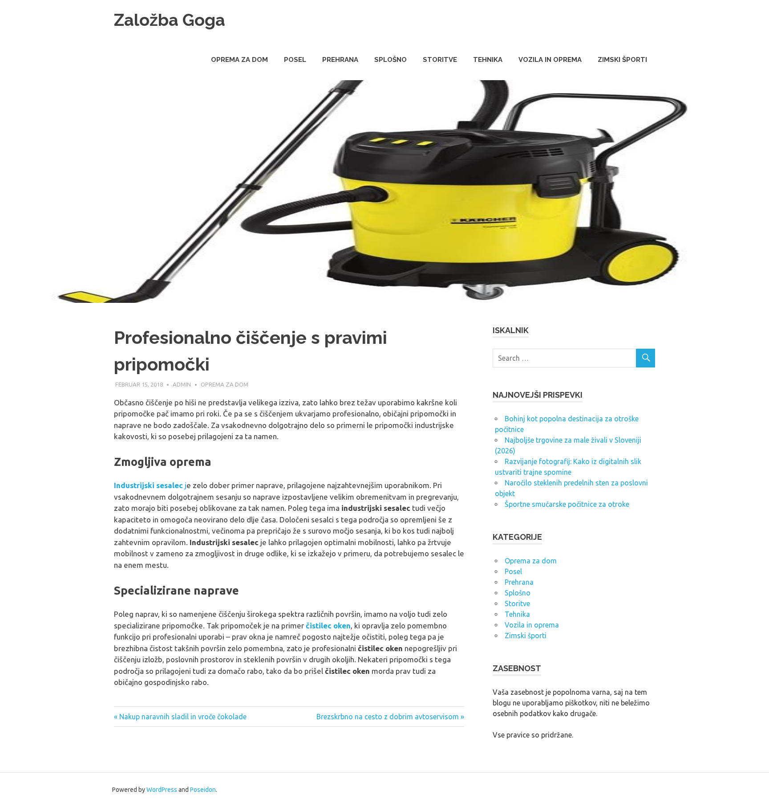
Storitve (440, 60)
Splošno (390, 60)
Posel (295, 60)
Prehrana (340, 60)
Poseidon (203, 789)
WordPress (161, 789)
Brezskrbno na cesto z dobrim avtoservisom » (390, 717)
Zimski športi (622, 60)
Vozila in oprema (550, 60)
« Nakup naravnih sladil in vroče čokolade (180, 717)
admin (182, 384)
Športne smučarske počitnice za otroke (567, 504)
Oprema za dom (239, 60)
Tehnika (487, 60)
